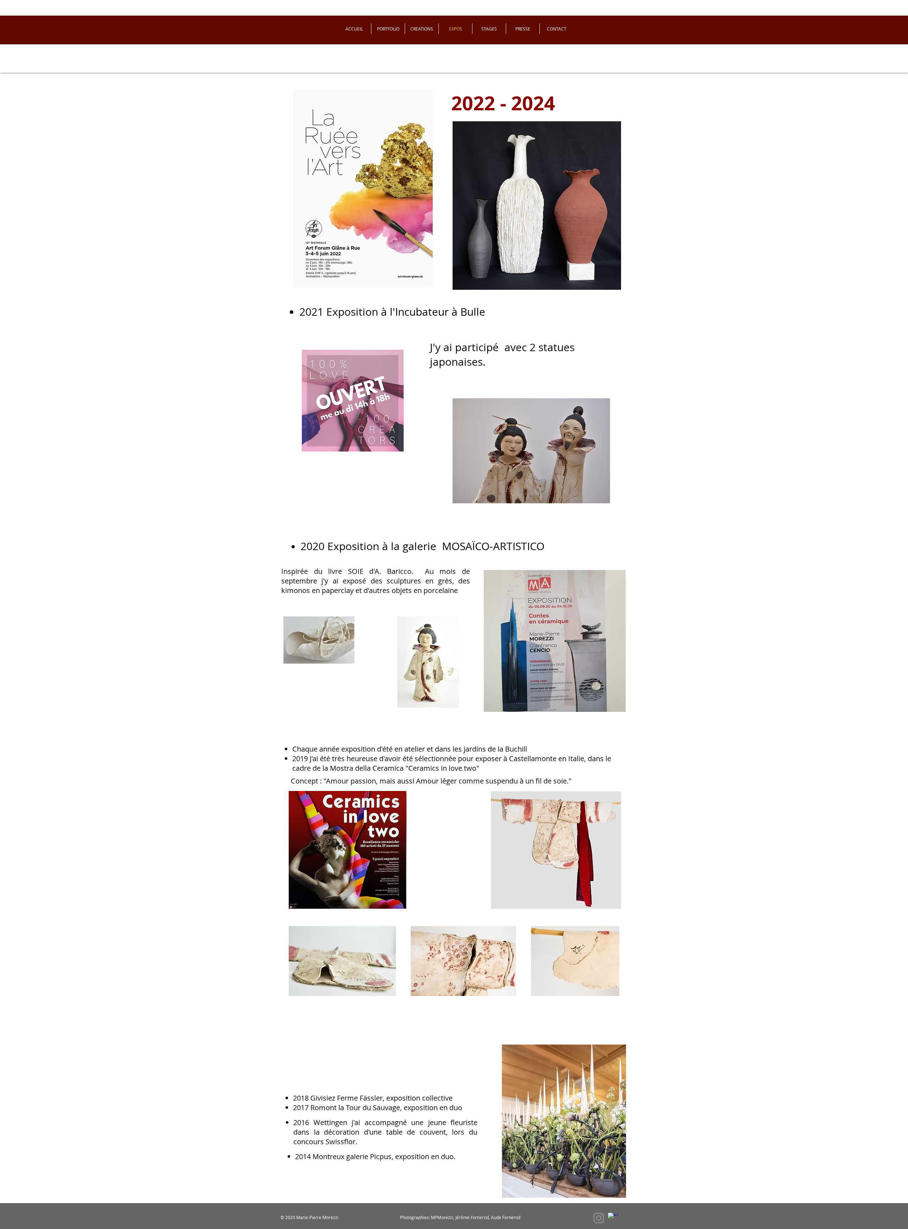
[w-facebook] (613, 1218)
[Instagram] (599, 1218)
